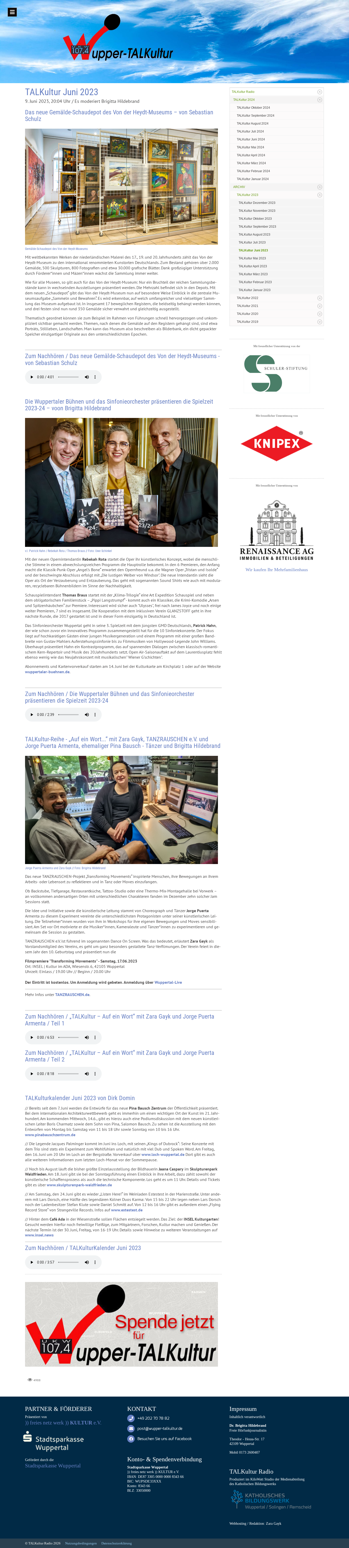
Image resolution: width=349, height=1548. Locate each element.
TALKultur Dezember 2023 (257, 203)
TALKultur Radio (243, 92)
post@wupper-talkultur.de (159, 1428)
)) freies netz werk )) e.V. (63, 1423)
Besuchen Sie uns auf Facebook (164, 1438)
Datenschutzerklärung (116, 1543)
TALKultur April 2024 (251, 155)
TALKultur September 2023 (257, 226)
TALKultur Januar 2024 (253, 179)
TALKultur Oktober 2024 (253, 107)
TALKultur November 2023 (257, 211)
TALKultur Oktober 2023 (255, 218)
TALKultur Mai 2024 (250, 147)
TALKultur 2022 (247, 298)
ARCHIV (239, 187)
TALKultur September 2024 (255, 115)
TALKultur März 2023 (253, 274)
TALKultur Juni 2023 (253, 250)
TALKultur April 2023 (253, 266)
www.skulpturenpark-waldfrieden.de (79, 1184)
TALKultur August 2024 (253, 123)
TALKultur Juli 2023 (252, 242)
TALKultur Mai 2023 (252, 258)
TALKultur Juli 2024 (250, 131)
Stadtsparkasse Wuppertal (53, 1466)
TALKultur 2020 (247, 314)
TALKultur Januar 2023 (255, 290)
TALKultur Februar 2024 (253, 171)
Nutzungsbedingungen (81, 1543)
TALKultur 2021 (247, 306)
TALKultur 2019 (247, 322)
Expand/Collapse (319, 92)
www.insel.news (39, 1234)
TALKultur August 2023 (254, 234)
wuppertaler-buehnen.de (47, 671)
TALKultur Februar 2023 (255, 282)
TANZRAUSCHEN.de (72, 994)
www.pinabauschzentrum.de (50, 1134)
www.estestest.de (127, 1209)
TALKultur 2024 (244, 100)
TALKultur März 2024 (251, 163)
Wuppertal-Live (168, 982)
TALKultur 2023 (247, 195)
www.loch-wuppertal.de (163, 1154)
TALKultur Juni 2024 (251, 139)
